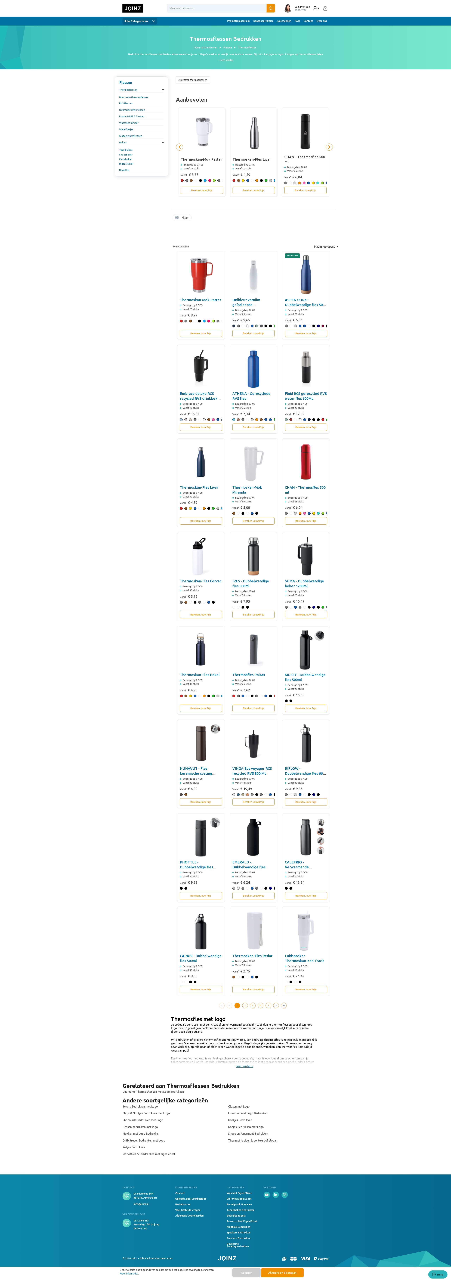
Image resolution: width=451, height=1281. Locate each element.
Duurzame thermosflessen (134, 97)
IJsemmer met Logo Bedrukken (247, 1113)
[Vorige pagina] (229, 1005)
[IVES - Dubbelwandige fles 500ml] (253, 556)
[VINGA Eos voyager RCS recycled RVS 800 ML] (253, 743)
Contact (308, 21)
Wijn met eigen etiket (239, 1193)
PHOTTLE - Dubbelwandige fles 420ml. (196, 867)
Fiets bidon (125, 159)
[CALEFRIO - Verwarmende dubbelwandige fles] (306, 837)
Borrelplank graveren (239, 1204)
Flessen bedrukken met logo (140, 1126)
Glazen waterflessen (130, 136)
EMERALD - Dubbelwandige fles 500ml (248, 867)
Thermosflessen (128, 89)
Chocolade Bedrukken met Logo (142, 1120)
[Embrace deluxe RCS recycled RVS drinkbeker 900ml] (201, 368)
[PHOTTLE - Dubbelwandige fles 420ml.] (201, 837)
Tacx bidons (125, 150)
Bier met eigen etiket (239, 1198)
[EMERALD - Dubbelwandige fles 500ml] (253, 837)
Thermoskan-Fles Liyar (199, 487)
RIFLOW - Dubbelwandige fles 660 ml (305, 773)
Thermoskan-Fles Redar (252, 956)
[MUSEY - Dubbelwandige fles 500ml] (306, 650)
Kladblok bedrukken (238, 1227)
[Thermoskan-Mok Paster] (201, 275)
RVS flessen (125, 103)
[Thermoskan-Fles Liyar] (201, 462)
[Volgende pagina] (276, 1005)
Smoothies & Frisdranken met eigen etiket (148, 1154)
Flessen (125, 82)
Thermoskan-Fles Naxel (200, 675)
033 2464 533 (141, 1220)
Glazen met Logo (239, 1106)
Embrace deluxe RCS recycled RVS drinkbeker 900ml (200, 398)
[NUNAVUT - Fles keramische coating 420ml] (201, 743)
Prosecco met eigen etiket (242, 1221)
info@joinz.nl (141, 1204)
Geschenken (284, 21)
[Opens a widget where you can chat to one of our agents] (437, 1274)
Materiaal (222, 218)
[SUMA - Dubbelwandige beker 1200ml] (306, 556)
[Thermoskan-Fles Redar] (253, 931)
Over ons (322, 21)
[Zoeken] (271, 8)
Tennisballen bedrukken (241, 1210)
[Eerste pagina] (222, 1005)
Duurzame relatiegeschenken (238, 1245)
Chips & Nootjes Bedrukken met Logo (146, 1113)
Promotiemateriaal (238, 21)
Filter (185, 217)
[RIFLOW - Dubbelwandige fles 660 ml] (306, 743)
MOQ (197, 218)
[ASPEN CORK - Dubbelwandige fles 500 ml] (306, 275)
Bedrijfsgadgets (236, 1215)
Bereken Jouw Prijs (201, 190)
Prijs (197, 229)
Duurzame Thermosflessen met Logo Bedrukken (153, 1091)
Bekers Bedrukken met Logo (140, 1106)
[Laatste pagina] (284, 1005)
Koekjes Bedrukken (240, 1120)
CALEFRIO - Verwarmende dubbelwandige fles (301, 867)
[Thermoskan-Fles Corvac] (201, 556)
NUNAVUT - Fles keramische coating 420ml (196, 773)
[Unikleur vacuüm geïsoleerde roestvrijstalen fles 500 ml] (253, 275)
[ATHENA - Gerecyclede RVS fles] (253, 368)
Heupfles (124, 170)
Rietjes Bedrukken (133, 1147)
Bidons (123, 142)
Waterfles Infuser (128, 123)
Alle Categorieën (136, 21)
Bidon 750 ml (126, 164)
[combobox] (221, 8)
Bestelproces (182, 1204)
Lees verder (226, 60)
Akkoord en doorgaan (282, 1272)
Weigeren (246, 1272)
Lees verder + (244, 1066)
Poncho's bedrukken (239, 1238)
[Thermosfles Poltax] (253, 650)
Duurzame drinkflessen (132, 109)
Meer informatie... (129, 1273)
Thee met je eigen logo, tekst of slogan (252, 1140)
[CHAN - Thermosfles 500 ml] (306, 462)
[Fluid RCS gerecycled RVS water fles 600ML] (306, 368)
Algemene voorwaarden (189, 1215)
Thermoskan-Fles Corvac (200, 581)
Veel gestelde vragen (187, 1210)
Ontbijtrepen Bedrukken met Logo (143, 1140)
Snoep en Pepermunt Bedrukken (248, 1133)
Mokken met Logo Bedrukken (140, 1133)
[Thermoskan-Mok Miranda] (253, 462)
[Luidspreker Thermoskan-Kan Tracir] (306, 931)
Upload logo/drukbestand (190, 1198)
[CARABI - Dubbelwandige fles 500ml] (201, 931)
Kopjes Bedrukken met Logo (246, 1126)
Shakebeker (125, 154)
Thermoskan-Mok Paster (200, 300)
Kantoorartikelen (263, 21)
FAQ (297, 21)
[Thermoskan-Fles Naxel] (201, 650)
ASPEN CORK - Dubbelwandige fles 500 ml (305, 305)
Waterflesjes (126, 129)
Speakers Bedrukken (239, 1232)
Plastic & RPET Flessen (131, 116)
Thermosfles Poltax (248, 675)
